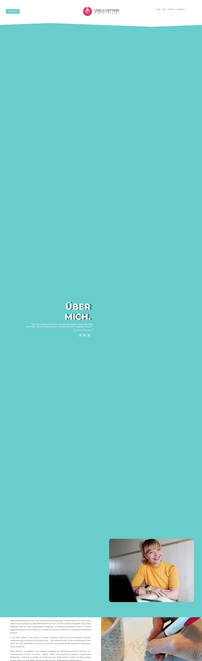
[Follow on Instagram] (84, 335)
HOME (158, 9)
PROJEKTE (171, 9)
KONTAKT (12, 11)
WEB (164, 9)
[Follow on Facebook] (80, 335)
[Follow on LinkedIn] (88, 335)
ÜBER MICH (181, 9)
